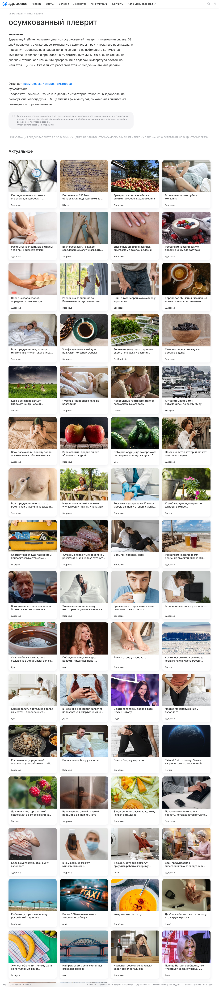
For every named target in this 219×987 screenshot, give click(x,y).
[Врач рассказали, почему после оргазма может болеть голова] (32, 441)
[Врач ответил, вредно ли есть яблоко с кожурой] (84, 441)
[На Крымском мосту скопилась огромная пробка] (84, 955)
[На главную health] (17, 4)
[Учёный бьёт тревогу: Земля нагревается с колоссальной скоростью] (186, 749)
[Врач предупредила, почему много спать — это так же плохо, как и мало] (32, 338)
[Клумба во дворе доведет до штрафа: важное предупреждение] (186, 492)
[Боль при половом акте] (135, 544)
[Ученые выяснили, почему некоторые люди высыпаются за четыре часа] (84, 595)
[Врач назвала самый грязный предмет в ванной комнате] (84, 800)
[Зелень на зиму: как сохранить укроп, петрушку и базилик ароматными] (135, 338)
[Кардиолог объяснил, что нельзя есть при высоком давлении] (186, 287)
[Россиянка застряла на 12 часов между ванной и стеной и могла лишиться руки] (135, 492)
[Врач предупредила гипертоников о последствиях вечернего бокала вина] (186, 852)
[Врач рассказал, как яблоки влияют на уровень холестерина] (135, 184)
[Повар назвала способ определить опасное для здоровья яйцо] (32, 287)
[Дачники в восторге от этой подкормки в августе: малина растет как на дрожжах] (32, 800)
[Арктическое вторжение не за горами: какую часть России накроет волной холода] (186, 646)
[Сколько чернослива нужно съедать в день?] (186, 338)
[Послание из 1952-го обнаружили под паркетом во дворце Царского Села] (84, 184)
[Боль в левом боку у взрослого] (84, 749)
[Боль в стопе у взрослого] (135, 646)
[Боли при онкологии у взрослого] (186, 595)
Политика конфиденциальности (198, 984)
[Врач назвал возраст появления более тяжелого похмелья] (32, 595)
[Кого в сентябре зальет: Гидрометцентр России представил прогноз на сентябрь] (32, 390)
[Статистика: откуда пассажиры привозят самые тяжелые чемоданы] (32, 544)
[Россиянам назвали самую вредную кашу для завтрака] (186, 236)
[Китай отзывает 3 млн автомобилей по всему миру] (186, 390)
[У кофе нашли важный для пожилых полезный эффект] (84, 338)
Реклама (27, 984)
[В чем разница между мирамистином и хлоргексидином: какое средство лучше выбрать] (84, 852)
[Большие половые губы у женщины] (186, 184)
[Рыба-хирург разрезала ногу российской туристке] (32, 903)
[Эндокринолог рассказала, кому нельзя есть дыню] (135, 800)
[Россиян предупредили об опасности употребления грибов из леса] (32, 749)
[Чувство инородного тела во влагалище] (84, 390)
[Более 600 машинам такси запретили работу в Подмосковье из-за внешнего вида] (84, 903)
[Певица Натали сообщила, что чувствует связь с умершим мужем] (186, 955)
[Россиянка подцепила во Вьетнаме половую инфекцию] (84, 287)
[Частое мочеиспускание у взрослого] (186, 698)
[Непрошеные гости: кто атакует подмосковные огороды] (135, 390)
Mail (5, 984)
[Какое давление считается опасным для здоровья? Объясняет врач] (32, 184)
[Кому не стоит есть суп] (135, 903)
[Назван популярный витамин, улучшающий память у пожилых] (84, 492)
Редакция (91, 984)
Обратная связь (143, 984)
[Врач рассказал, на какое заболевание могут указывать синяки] (84, 236)
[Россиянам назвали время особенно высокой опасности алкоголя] (186, 544)
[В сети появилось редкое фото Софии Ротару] (135, 698)
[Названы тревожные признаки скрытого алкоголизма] (135, 955)
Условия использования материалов (116, 984)
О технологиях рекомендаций (167, 984)
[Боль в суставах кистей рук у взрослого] (32, 852)
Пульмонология (35, 13)
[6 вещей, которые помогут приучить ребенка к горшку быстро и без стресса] (135, 852)
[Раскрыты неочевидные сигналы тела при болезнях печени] (32, 236)
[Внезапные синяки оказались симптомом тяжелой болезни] (135, 236)
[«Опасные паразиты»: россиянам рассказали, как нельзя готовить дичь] (84, 544)
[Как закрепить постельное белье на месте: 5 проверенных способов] (32, 698)
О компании (15, 984)
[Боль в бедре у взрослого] (135, 749)
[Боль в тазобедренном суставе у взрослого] (135, 287)
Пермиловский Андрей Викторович (48, 83)
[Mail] (5, 4)
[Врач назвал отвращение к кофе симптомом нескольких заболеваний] (135, 595)
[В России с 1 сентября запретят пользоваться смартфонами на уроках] (84, 698)
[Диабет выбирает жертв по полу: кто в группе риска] (186, 903)
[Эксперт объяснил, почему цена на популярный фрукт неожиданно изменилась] (32, 955)
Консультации (15, 13)
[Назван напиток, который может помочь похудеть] (186, 441)
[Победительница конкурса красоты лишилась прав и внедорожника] (84, 646)
